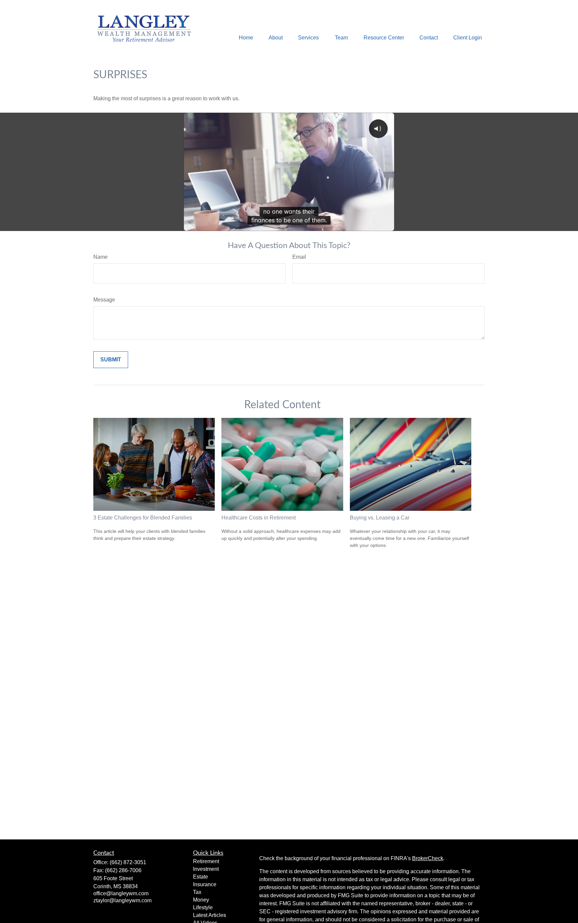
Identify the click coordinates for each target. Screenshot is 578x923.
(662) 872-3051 (128, 862)
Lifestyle (203, 907)
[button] (246, 37)
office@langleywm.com (121, 893)
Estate (200, 877)
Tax (197, 892)
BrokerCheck (427, 858)
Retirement (206, 861)
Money (201, 900)
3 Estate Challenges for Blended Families (142, 518)
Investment (206, 869)
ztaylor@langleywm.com (122, 900)
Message (104, 300)
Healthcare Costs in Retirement (258, 518)
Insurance (204, 884)
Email (299, 257)
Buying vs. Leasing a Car (379, 518)
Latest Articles (209, 915)
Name (100, 257)
